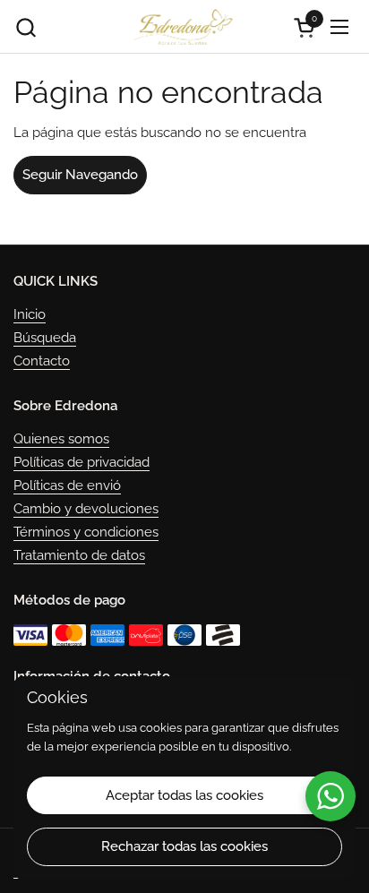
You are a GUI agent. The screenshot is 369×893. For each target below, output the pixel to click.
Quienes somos (61, 439)
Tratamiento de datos (79, 555)
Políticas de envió (67, 485)
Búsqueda (44, 338)
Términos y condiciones (86, 532)
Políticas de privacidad (81, 462)
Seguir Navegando (80, 175)
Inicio (29, 314)
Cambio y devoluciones (86, 509)
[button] (25, 27)
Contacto (41, 361)
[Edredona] (182, 27)
